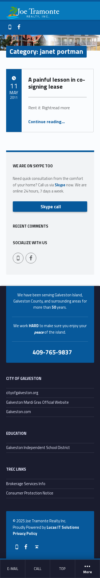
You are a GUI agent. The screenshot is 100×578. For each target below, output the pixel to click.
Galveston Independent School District (38, 448)
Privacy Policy (25, 534)
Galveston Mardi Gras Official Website (37, 402)
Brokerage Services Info (25, 484)
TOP (62, 568)
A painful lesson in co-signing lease (56, 83)
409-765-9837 (52, 352)
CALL (37, 568)
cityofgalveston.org (22, 393)
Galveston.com (18, 412)
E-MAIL (12, 568)
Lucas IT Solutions (63, 527)
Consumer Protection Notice (29, 493)
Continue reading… (46, 121)
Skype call (51, 206)
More (87, 572)
